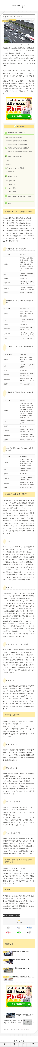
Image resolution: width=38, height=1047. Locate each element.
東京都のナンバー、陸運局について (17, 132)
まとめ (9, 203)
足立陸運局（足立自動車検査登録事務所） (18, 144)
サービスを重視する (11, 188)
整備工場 (8, 164)
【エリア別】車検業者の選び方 (12, 915)
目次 (18, 126)
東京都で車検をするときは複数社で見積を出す (18, 197)
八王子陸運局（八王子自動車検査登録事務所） (19, 151)
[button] (29, 932)
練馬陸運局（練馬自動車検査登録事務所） (18, 141)
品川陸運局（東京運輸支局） (14, 137)
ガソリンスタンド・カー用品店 (15, 168)
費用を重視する (10, 181)
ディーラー (9, 160)
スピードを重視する (11, 191)
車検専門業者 (10, 171)
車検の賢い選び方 (12, 176)
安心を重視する (10, 184)
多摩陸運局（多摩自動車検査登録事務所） (18, 148)
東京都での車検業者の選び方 (16, 156)
